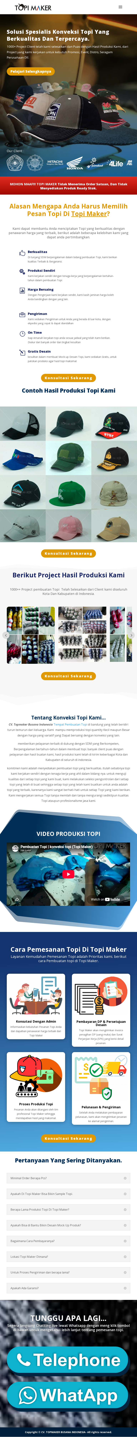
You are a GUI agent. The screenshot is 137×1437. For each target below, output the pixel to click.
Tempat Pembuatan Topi (70, 724)
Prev (5, 635)
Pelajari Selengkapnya (30, 71)
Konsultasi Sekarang (68, 377)
